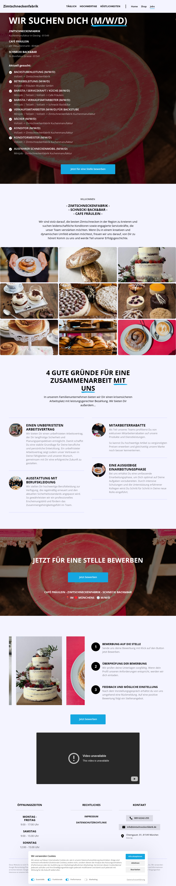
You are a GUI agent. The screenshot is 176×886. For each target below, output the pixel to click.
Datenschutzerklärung (136, 879)
